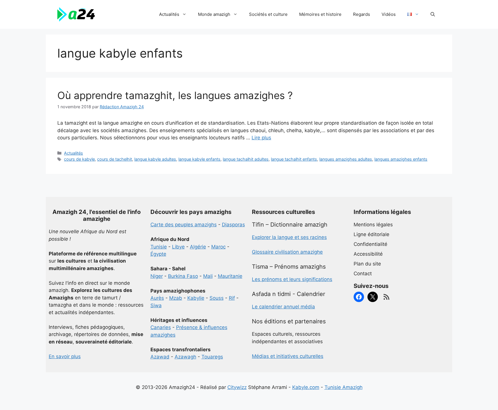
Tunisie (158, 247)
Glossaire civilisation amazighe (287, 252)
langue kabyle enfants (199, 159)
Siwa (156, 305)
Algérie (198, 247)
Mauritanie (230, 276)
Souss (217, 298)
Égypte (158, 254)
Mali (208, 276)
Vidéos (389, 14)
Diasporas (233, 224)
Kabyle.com (305, 387)
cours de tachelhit (114, 159)
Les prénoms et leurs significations (292, 279)
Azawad (159, 357)
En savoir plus (65, 356)
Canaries (160, 327)
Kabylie (195, 298)
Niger (156, 276)
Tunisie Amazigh (344, 387)
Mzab (175, 298)
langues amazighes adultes (345, 159)
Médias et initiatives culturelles (287, 356)
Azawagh (185, 357)
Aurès (157, 298)
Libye (178, 247)
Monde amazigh (214, 14)
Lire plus (261, 138)
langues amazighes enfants (400, 159)
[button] (433, 14)
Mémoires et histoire (320, 14)
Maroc (218, 247)
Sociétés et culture (268, 14)
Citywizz (237, 387)
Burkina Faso (183, 276)
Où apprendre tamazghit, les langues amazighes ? (175, 95)
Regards (361, 14)
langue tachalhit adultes (246, 159)
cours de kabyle (79, 159)
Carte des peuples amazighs (183, 224)
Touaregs (212, 357)
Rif (232, 298)
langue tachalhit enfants (294, 159)
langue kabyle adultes (155, 159)
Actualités (169, 14)
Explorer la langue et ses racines (289, 237)
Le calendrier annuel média (283, 307)
